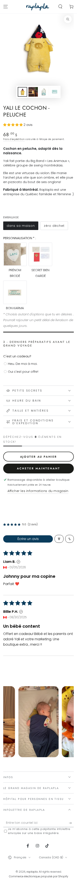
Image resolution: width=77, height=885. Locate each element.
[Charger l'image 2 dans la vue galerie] (33, 92)
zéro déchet (56, 227)
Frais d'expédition (14, 139)
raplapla (32, 871)
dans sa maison (22, 227)
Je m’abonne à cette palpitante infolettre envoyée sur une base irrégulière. (39, 831)
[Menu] (5, 6)
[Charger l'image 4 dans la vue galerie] (54, 92)
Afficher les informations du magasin (37, 491)
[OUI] (71, 823)
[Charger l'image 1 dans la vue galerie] (22, 92)
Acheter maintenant (38, 468)
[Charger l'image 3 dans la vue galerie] (44, 92)
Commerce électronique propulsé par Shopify (38, 876)
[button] (60, 6)
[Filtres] (59, 539)
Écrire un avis (28, 538)
